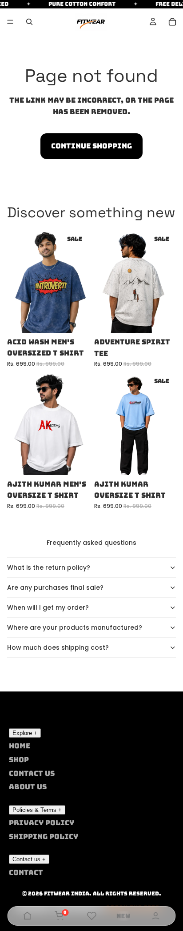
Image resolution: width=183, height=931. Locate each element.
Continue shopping (91, 146)
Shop (19, 759)
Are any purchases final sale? (55, 587)
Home (19, 746)
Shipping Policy (43, 836)
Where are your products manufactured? (74, 627)
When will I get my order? (48, 607)
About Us (28, 786)
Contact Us (32, 773)
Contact (26, 872)
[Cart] (172, 22)
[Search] (29, 22)
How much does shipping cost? (58, 647)
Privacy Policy (41, 822)
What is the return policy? (48, 567)
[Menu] (10, 22)
